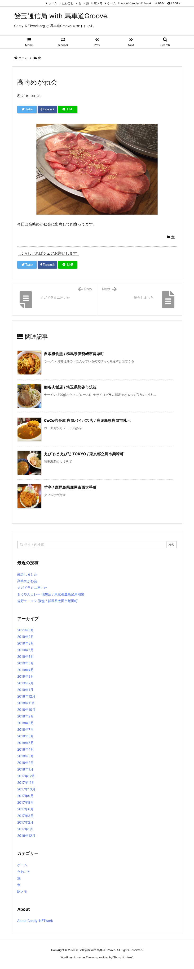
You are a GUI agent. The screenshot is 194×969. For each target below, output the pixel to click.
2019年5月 (25, 663)
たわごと (67, 3)
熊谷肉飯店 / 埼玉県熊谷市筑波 (70, 387)
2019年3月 (25, 676)
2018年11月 (26, 703)
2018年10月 (26, 710)
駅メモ (98, 3)
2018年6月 (25, 736)
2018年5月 (25, 743)
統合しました (27, 574)
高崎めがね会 (27, 581)
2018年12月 (26, 696)
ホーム (52, 3)
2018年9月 (25, 716)
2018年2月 (25, 763)
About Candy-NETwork (136, 3)
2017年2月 (25, 822)
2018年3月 (25, 756)
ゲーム (111, 3)
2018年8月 (25, 723)
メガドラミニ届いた (32, 588)
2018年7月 (25, 729)
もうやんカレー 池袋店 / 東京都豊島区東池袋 (50, 594)
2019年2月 (25, 683)
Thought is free (123, 957)
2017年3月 (25, 816)
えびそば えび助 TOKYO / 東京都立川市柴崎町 (83, 453)
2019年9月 (25, 637)
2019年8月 (25, 643)
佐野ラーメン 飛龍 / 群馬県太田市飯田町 (47, 601)
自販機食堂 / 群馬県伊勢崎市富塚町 (74, 353)
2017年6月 (25, 809)
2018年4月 (25, 749)
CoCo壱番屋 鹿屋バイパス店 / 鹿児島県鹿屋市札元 (87, 420)
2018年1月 (25, 769)
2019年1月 (25, 690)
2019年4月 (25, 670)
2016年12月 (26, 836)
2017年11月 (26, 782)
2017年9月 (25, 796)
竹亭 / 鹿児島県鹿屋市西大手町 (70, 487)
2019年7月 (25, 650)
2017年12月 (26, 776)
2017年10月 (26, 789)
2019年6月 (25, 656)
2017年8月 (25, 802)
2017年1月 (25, 829)
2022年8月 (25, 630)
